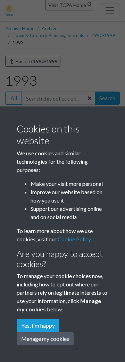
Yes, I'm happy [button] (38, 325)
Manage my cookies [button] (45, 338)
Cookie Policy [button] (74, 239)
